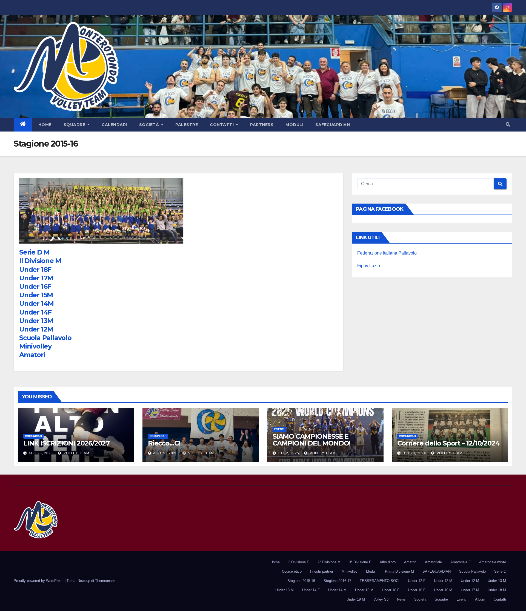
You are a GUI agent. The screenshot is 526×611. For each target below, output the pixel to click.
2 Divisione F (298, 562)
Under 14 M (337, 590)
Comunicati (33, 436)
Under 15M (36, 295)
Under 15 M (364, 590)
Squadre (75, 124)
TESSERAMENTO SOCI (379, 581)
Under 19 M (356, 599)
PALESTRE (186, 124)
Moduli (294, 124)
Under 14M (36, 303)
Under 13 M (497, 581)
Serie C (500, 571)
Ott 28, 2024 (414, 453)
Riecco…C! (164, 443)
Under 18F (35, 269)
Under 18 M (497, 590)
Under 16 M (443, 590)
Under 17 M (470, 590)
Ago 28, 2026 (40, 453)
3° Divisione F (360, 562)
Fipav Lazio (368, 265)
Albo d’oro (388, 562)
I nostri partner (321, 571)
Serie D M (34, 252)
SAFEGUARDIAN (332, 124)
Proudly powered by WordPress (39, 581)
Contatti (222, 124)
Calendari (114, 124)
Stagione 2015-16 (301, 581)
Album (480, 599)
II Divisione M (40, 261)
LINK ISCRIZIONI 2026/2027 (66, 443)
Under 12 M (443, 581)
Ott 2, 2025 (288, 453)
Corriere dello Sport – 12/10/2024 (448, 443)
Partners (261, 124)
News (401, 599)
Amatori (32, 355)
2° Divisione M (329, 562)
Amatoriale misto (492, 562)
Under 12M (36, 329)
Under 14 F (311, 590)
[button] (508, 124)
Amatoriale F (460, 562)
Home (45, 124)
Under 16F (35, 286)
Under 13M (36, 321)
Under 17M (36, 278)
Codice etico (292, 571)
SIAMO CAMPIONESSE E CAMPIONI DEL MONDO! (311, 439)
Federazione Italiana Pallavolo (387, 253)
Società (149, 124)
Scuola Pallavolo (45, 338)
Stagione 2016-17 (337, 581)
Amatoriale (433, 562)
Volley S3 (380, 599)
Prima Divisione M (399, 571)
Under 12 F (416, 581)
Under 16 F (390, 590)
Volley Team (75, 453)
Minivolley (35, 346)
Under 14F (35, 312)
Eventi (279, 429)
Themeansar (105, 581)
